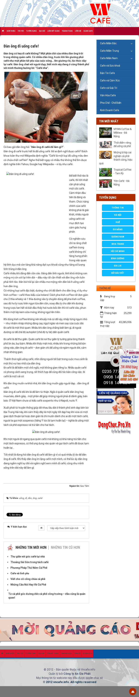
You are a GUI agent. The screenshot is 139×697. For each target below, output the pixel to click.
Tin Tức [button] (21, 31)
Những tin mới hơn (31, 547)
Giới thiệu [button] (11, 31)
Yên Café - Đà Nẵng (121, 182)
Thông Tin (118, 207)
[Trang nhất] (3, 31)
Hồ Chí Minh (118, 251)
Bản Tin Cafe (107, 73)
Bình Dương (117, 258)
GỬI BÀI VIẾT (117, 273)
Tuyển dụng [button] (31, 31)
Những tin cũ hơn (65, 547)
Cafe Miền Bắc (108, 43)
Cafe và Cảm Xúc (110, 80)
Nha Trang (117, 244)
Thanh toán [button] (67, 31)
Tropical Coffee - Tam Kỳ (122, 171)
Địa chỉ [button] (42, 31)
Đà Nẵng (118, 229)
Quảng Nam (117, 236)
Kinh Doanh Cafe (109, 110)
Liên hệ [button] (78, 31)
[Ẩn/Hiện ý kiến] (41, 528)
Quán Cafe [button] (88, 31)
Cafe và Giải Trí (108, 87)
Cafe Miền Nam (109, 58)
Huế (118, 222)
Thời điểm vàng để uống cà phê (122, 144)
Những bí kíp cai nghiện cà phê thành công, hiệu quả (115, 158)
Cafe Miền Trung (109, 50)
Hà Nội (117, 215)
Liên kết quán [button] (53, 31)
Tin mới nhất (108, 121)
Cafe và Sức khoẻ (110, 65)
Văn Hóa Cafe (108, 95)
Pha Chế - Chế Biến (110, 102)
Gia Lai (117, 265)
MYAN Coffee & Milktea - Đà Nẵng (123, 133)
